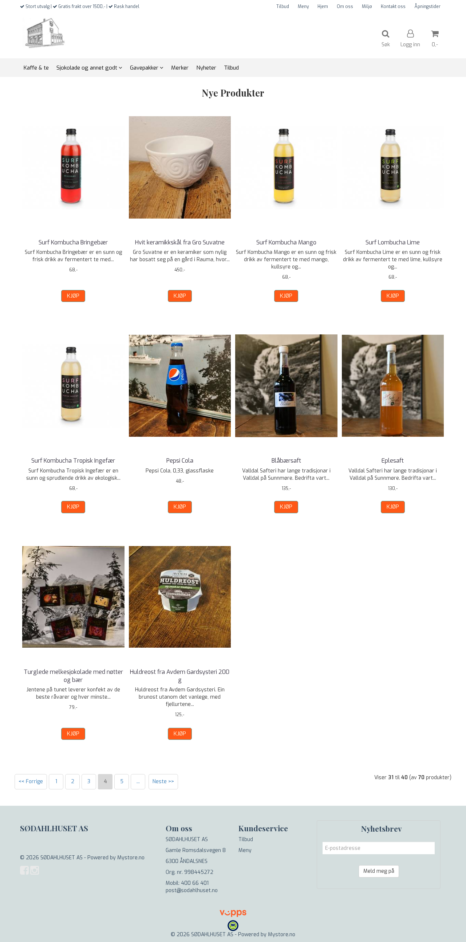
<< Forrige (31, 781)
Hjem (322, 6)
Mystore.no (131, 857)
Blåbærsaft (286, 460)
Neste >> (163, 781)
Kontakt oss (393, 6)
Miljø (367, 6)
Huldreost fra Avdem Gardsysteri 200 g (179, 676)
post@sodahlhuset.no (192, 890)
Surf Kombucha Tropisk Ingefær (73, 460)
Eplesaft (393, 460)
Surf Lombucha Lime (393, 242)
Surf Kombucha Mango (286, 242)
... (138, 781)
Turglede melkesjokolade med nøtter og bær (73, 676)
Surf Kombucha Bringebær (73, 242)
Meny (303, 6)
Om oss (345, 6)
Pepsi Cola (179, 460)
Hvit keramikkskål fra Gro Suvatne (180, 242)
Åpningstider (427, 6)
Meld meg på (378, 871)
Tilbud (282, 6)
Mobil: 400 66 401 (187, 883)
